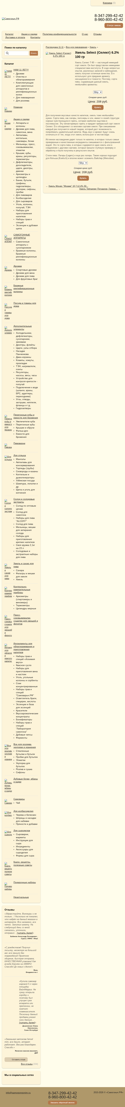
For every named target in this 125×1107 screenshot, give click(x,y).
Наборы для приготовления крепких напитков (25, 539)
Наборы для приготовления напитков (24, 213)
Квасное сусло (23, 665)
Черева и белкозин (26, 815)
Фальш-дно (22, 430)
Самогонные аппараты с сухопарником (23, 244)
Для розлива (22, 100)
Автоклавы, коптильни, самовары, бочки (25, 138)
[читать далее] (25, 933)
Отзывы (97, 34)
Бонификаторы (24, 719)
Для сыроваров (24, 201)
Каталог (9, 34)
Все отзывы (27, 1064)
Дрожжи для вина (25, 273)
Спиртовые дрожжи (26, 270)
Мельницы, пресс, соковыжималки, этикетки (25, 147)
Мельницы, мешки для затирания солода (25, 530)
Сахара (20, 570)
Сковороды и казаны (27, 471)
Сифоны (20, 772)
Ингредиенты (23, 846)
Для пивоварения (25, 97)
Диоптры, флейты (25, 345)
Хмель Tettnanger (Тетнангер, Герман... (98, 189)
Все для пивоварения (76, 47)
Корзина (107, 2)
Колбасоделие (23, 198)
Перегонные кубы (25, 424)
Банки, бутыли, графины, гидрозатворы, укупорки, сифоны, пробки (26, 186)
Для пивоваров (24, 195)
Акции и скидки (29, 34)
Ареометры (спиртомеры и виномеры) (24, 599)
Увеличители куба (25, 421)
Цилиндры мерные (26, 608)
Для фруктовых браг (27, 279)
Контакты (35, 37)
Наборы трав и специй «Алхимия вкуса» (25, 659)
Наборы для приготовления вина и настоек (27, 671)
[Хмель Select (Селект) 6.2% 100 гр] (59, 54)
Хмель (19, 579)
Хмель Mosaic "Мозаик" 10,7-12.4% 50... (68, 186)
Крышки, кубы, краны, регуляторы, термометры (26, 156)
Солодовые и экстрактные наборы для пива (27, 554)
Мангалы (21, 459)
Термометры (23, 605)
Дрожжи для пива (25, 276)
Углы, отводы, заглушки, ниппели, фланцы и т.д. (26, 402)
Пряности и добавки (26, 824)
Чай (18, 802)
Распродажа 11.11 (54, 47)
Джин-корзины (23, 357)
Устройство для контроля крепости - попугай (26, 381)
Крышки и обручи (25, 427)
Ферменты (21, 737)
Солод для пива (24, 524)
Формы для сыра (25, 855)
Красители (21, 710)
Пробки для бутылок (27, 757)
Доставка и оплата (15, 37)
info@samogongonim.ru (18, 1092)
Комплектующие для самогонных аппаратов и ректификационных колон (26, 88)
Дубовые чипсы (24, 734)
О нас (85, 34)
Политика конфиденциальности (59, 34)
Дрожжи (20, 73)
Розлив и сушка (24, 769)
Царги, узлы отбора (26, 348)
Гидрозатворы (23, 408)
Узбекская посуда (25, 480)
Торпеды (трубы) (25, 468)
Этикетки (20, 760)
